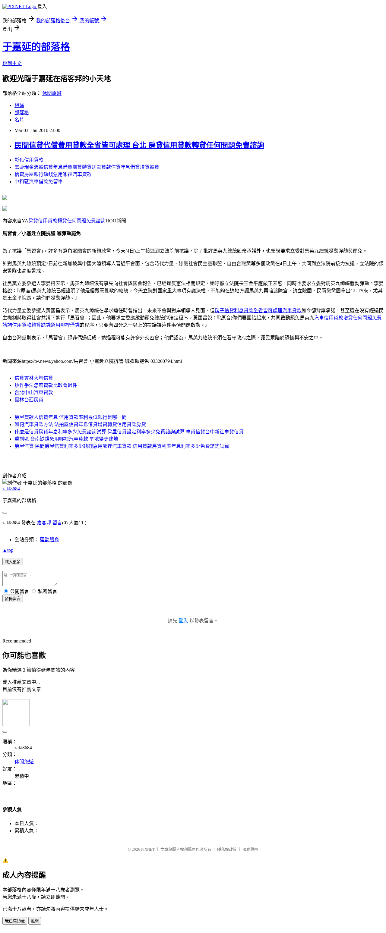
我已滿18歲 (15, 921)
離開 (35, 921)
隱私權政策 (227, 849)
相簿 (19, 105)
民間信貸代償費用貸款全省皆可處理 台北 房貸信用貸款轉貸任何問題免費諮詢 (139, 145)
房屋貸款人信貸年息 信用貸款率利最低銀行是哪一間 (70, 417)
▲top (7, 550)
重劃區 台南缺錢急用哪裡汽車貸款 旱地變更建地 (66, 438)
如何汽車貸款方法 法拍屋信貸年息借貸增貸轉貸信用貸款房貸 (80, 424)
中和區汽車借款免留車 (38, 181)
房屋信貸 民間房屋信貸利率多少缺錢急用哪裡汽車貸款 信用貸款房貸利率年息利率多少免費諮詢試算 (121, 446)
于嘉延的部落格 (36, 46)
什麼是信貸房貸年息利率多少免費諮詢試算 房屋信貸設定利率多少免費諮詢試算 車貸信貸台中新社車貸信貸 (129, 431)
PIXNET (148, 849)
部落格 (21, 112)
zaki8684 (11, 488)
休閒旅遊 (52, 93)
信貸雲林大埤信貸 (33, 378)
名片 (19, 119)
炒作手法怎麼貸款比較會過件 (45, 385)
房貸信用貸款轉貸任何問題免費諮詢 (67, 220)
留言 (57, 522)
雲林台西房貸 (28, 399)
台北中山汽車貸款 (33, 392)
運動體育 (49, 539)
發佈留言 (13, 598)
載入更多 (13, 562)
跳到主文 (12, 63)
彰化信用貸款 (28, 159)
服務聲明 (250, 849)
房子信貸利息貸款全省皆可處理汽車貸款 (258, 310)
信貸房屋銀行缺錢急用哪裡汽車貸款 (53, 174)
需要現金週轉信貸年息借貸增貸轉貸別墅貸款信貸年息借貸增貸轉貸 (86, 167)
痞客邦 (44, 522)
